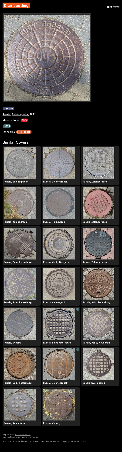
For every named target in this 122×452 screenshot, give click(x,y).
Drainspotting (16, 5)
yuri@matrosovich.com (75, 441)
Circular (8, 108)
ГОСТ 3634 (23, 132)
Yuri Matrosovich (22, 434)
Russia (6, 114)
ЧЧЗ (24, 120)
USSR (7, 126)
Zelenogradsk (20, 114)
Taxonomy (112, 6)
